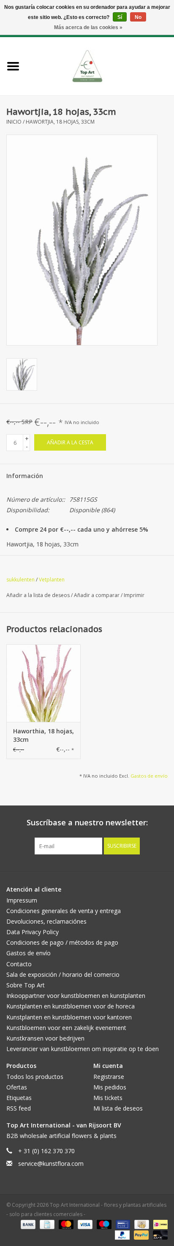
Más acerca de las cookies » (88, 27)
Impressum (21, 900)
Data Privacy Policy (32, 932)
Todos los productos (34, 1077)
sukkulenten (20, 579)
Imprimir (134, 595)
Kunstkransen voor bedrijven (45, 1038)
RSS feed (18, 1108)
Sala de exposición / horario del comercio (63, 974)
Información (24, 476)
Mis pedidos (109, 1087)
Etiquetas (19, 1098)
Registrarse (108, 1077)
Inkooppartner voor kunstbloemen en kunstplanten (75, 996)
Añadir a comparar (97, 595)
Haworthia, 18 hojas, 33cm (43, 735)
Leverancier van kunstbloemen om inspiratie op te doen (82, 1049)
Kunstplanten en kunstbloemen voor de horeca (70, 1006)
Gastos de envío (149, 776)
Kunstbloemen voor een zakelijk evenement (66, 1028)
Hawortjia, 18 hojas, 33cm (60, 121)
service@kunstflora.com (51, 1164)
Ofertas (16, 1087)
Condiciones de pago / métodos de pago (62, 942)
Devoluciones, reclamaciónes (46, 921)
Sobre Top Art (25, 985)
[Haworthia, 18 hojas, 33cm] (43, 683)
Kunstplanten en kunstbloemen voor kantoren (69, 1017)
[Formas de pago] (27, 1223)
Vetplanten (52, 579)
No (138, 17)
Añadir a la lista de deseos (38, 595)
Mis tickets (107, 1098)
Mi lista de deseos (118, 1108)
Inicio (14, 121)
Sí (119, 17)
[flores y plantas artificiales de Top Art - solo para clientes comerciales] (100, 66)
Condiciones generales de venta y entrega (63, 911)
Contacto (19, 964)
